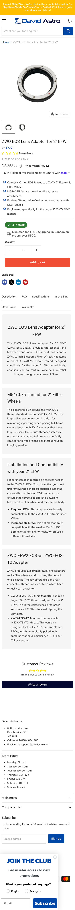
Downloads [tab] (9, 307)
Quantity (10, 242)
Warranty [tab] (27, 307)
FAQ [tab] (24, 296)
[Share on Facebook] (4, 282)
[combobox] (32, 31)
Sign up (56, 839)
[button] (8, 127)
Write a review (38, 685)
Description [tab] (9, 296)
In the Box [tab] (61, 296)
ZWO (9, 147)
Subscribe (45, 903)
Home (5, 42)
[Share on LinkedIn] (18, 282)
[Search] (68, 31)
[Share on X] (11, 282)
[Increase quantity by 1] (36, 250)
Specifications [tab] (41, 296)
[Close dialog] (55, 857)
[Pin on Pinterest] (25, 282)
